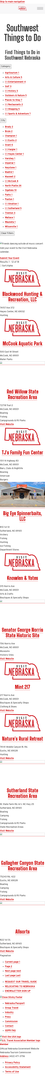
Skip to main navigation (12, 1)
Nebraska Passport (15, 1003)
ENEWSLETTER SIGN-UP (17, 991)
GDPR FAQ (10, 1030)
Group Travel (11, 1008)
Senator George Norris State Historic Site (22, 632)
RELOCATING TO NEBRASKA (20, 986)
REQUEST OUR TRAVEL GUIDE (21, 981)
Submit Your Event (9, 258)
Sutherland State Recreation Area (22, 793)
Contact (9, 1026)
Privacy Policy (12, 1062)
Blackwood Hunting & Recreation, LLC (22, 297)
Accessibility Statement (18, 1067)
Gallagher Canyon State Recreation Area (22, 865)
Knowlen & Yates (22, 578)
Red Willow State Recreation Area (22, 394)
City (3, 120)
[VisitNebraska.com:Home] (22, 9)
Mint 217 (22, 687)
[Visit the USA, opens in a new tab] (10, 1036)
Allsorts (22, 932)
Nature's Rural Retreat (22, 739)
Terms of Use (12, 1071)
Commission (11, 1021)
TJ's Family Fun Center (22, 453)
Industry (9, 1012)
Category (5, 66)
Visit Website (7, 424)
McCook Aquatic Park (22, 344)
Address (4, 1056)
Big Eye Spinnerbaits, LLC (22, 516)
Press (8, 1017)
